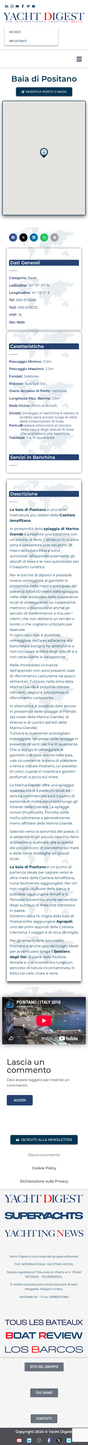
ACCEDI (15, 32)
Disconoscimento (44, 1155)
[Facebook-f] (49, 1440)
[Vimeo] (69, 1440)
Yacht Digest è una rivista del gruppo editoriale (44, 1256)
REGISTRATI (18, 41)
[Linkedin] (29, 1440)
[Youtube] (19, 1440)
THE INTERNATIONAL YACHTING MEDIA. (44, 1264)
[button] (79, 59)
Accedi (20, 1100)
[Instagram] (39, 1440)
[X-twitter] (59, 1440)
